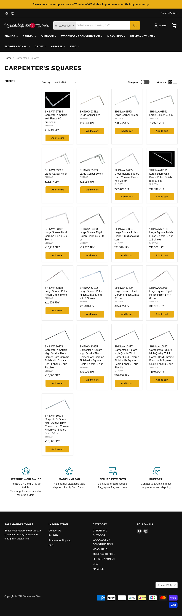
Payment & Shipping (60, 540)
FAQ (51, 545)
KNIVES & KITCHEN (104, 554)
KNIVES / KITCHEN (142, 36)
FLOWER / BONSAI (16, 46)
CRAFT (39, 46)
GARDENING (100, 530)
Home (8, 57)
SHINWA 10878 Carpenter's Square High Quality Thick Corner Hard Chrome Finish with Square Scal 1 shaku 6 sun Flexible (57, 357)
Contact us (147, 483)
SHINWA (49, 125)
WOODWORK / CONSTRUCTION (81, 36)
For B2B (53, 535)
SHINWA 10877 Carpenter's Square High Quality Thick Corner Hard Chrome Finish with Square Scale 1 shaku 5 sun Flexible (126, 357)
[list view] (175, 82)
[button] (161, 25)
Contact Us (55, 530)
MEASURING (115, 36)
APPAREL (57, 46)
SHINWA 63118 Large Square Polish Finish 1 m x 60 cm (56, 291)
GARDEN (28, 36)
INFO (73, 46)
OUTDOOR (48, 36)
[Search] (135, 25)
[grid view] (170, 82)
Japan (168, 13)
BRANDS (10, 36)
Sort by (46, 82)
